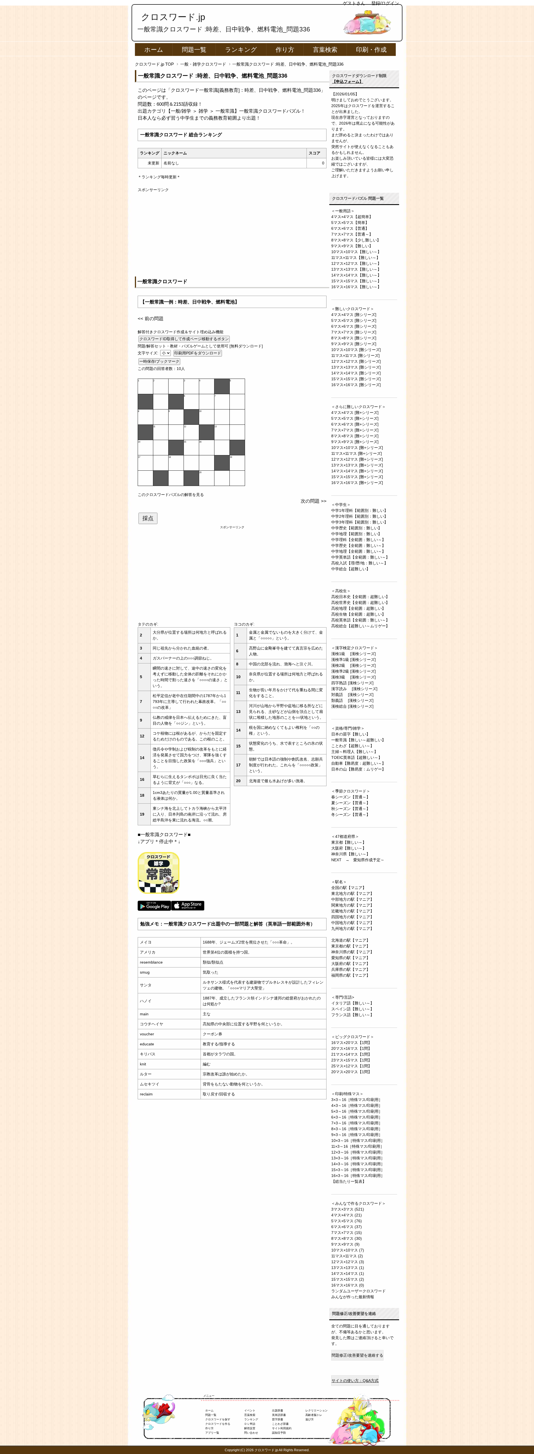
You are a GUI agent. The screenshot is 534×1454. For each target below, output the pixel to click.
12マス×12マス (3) (347, 1262)
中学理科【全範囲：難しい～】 (358, 539)
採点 (148, 518)
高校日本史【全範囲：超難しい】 (360, 596)
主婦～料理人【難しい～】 (354, 751)
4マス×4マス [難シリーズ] (353, 314)
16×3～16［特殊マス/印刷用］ (358, 1175)
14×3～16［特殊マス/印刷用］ (358, 1164)
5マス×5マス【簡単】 (350, 222)
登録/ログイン (385, 3)
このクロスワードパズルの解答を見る (171, 494)
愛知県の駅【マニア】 (350, 958)
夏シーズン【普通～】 (350, 803)
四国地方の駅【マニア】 (352, 917)
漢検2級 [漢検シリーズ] (353, 665)
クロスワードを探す (217, 1419)
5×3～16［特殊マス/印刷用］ (356, 1111)
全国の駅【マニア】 (348, 887)
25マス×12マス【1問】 (351, 1066)
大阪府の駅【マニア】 (350, 963)
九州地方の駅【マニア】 (352, 928)
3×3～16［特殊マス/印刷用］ (356, 1099)
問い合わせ (251, 1432)
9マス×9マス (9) (345, 1244)
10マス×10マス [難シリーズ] (356, 349)
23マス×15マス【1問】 (351, 1060)
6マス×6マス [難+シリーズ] (355, 424)
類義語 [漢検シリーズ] (352, 700)
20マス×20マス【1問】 (351, 1072)
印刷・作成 (371, 49)
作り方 (285, 49)
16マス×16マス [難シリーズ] (356, 384)
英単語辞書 (279, 1414)
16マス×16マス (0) (347, 1285)
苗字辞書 (277, 1419)
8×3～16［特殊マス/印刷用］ (356, 1129)
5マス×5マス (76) (346, 1221)
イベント (249, 1410)
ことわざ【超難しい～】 (352, 746)
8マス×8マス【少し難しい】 (356, 240)
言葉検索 (325, 49)
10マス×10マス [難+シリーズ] (357, 447)
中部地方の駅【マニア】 (352, 899)
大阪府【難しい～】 (348, 848)
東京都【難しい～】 (348, 842)
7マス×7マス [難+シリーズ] (355, 430)
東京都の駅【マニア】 (350, 946)
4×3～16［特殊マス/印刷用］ (356, 1105)
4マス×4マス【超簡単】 (352, 216)
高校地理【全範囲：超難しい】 (358, 608)
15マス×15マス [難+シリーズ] (357, 477)
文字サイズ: (148, 353)
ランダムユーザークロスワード (358, 1291)
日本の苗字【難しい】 (350, 734)
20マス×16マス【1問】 (351, 1048)
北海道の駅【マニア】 (350, 940)
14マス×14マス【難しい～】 (356, 275)
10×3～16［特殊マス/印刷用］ (358, 1140)
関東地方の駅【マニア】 (352, 905)
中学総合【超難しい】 (350, 569)
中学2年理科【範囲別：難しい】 (359, 516)
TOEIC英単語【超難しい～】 (356, 757)
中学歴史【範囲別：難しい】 (356, 528)
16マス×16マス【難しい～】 (356, 287)
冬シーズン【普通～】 (350, 814)
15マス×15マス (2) (347, 1279)
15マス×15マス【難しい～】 (356, 281)
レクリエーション (316, 1410)
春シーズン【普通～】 (350, 797)
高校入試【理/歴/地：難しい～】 (359, 563)
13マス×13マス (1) (347, 1267)
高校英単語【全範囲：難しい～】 (360, 620)
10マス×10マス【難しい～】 (356, 252)
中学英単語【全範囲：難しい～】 (360, 557)
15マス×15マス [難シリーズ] (356, 379)
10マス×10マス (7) (347, 1250)
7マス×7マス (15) (346, 1232)
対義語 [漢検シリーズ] (352, 694)
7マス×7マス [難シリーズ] (353, 332)
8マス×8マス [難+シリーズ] (355, 436)
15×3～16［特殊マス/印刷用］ (358, 1169)
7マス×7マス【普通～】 (352, 234)
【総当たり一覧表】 (348, 1181)
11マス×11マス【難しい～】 (355, 257)
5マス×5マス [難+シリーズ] (355, 418)
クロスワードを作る (217, 1423)
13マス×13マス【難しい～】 (356, 269)
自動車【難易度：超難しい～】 (358, 763)
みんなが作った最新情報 (352, 1297)
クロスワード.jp (173, 17)
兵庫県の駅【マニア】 (350, 969)
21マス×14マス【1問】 (351, 1054)
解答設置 (249, 1428)
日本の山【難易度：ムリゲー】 (358, 769)
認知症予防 (279, 1432)
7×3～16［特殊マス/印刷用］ (356, 1123)
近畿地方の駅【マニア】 (352, 911)
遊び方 (309, 1419)
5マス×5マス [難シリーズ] (353, 320)
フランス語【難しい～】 (352, 1015)
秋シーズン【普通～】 (350, 808)
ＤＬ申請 (249, 1423)
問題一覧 (194, 49)
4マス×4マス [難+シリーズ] (355, 412)
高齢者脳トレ (313, 1414)
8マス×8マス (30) (346, 1238)
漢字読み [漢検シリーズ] (354, 689)
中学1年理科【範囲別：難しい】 (359, 510)
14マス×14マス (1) (347, 1273)
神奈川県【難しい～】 (350, 854)
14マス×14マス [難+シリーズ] (357, 471)
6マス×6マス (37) (346, 1227)
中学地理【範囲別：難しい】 (356, 534)
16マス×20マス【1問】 (351, 1042)
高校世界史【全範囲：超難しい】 (360, 602)
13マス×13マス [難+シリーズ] (357, 465)
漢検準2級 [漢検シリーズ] (353, 671)
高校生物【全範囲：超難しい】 (358, 614)
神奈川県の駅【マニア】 (352, 952)
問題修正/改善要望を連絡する (357, 1355)
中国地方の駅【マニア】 (352, 922)
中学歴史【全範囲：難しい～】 (358, 545)
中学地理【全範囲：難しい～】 (358, 551)
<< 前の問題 (151, 318)
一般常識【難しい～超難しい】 (358, 740)
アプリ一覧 (212, 1432)
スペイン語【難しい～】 (352, 1009)
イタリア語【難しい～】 (352, 1003)
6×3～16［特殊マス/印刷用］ (356, 1117)
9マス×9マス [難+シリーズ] (355, 442)
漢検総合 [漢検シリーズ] (352, 706)
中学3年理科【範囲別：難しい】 (359, 522)
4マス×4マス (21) (346, 1215)
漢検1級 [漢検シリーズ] (353, 653)
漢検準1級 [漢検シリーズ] (353, 659)
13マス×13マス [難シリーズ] (356, 367)
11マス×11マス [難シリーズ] (355, 355)
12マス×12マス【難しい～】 (356, 263)
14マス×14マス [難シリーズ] (356, 373)
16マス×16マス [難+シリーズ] (357, 482)
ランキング (241, 49)
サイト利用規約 (281, 1428)
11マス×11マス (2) (347, 1256)
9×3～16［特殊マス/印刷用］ (356, 1134)
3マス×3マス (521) (347, 1209)
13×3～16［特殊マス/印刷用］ (358, 1158)
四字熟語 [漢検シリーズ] (352, 683)
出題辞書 (277, 1410)
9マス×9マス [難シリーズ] (353, 344)
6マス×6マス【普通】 (350, 228)
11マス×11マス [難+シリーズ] (356, 453)
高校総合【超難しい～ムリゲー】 (360, 626)
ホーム (153, 49)
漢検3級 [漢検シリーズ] (353, 677)
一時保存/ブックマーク (159, 361)
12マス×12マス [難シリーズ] (356, 361)
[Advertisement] (232, 232)
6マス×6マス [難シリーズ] (353, 326)
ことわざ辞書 (280, 1423)
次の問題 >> (314, 501)
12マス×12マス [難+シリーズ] (357, 459)
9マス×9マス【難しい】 (352, 246)
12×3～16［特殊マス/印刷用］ (358, 1152)
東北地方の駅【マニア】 (352, 893)
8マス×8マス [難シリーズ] (353, 338)
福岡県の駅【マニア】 (350, 975)
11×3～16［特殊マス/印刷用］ (357, 1146)
